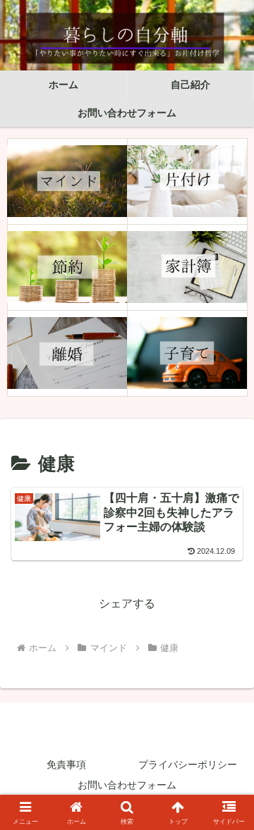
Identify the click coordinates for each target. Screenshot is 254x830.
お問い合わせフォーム (127, 785)
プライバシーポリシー (187, 764)
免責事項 (66, 764)
